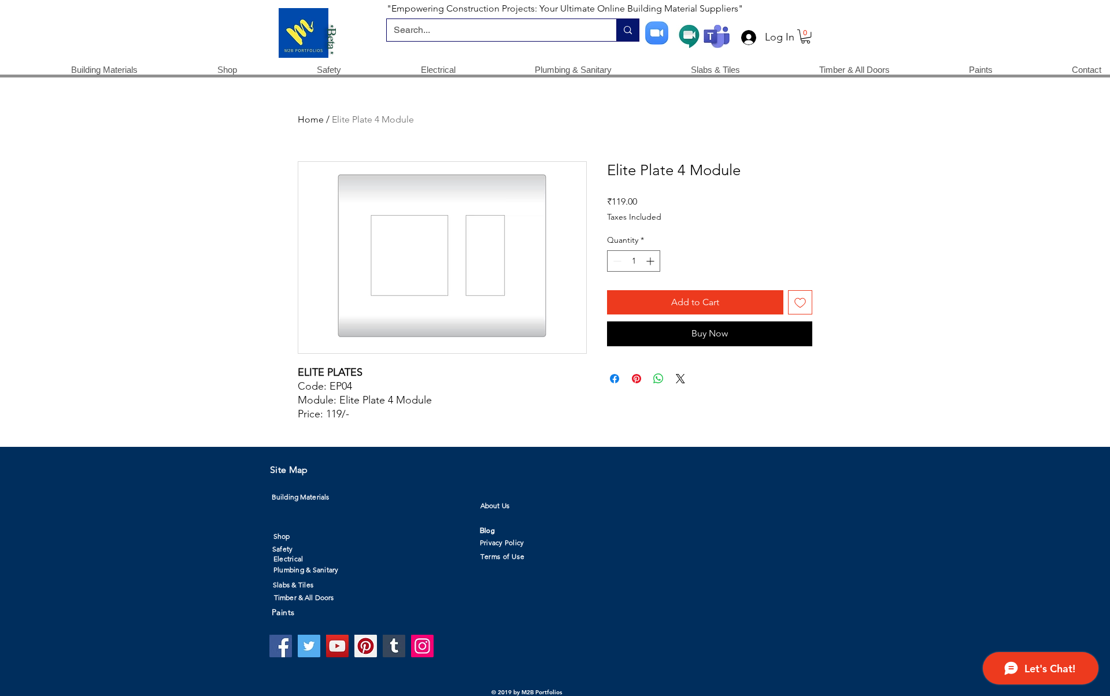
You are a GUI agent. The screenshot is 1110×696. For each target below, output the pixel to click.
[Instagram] (422, 646)
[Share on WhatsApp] (658, 379)
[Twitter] (309, 646)
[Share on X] (680, 379)
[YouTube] (337, 646)
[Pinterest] (365, 646)
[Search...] (627, 30)
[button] (805, 36)
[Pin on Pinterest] (636, 379)
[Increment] (651, 261)
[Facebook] (280, 646)
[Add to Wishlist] (800, 302)
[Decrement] (616, 261)
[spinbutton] (633, 261)
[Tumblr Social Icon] (394, 646)
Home (311, 119)
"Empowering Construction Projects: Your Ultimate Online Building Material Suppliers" (565, 8)
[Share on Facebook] (614, 379)
